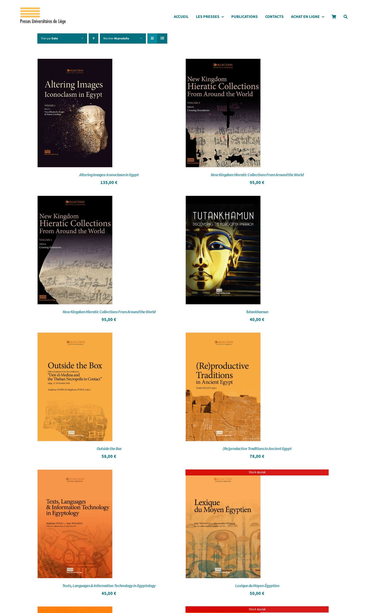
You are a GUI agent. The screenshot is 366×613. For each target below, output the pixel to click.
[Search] (346, 18)
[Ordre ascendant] (93, 38)
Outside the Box (109, 449)
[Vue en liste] (162, 38)
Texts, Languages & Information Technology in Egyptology (109, 586)
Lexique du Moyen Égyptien (257, 586)
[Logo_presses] (43, 9)
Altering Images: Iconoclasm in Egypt (109, 175)
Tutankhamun (257, 312)
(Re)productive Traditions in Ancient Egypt (257, 449)
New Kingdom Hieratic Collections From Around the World (257, 175)
